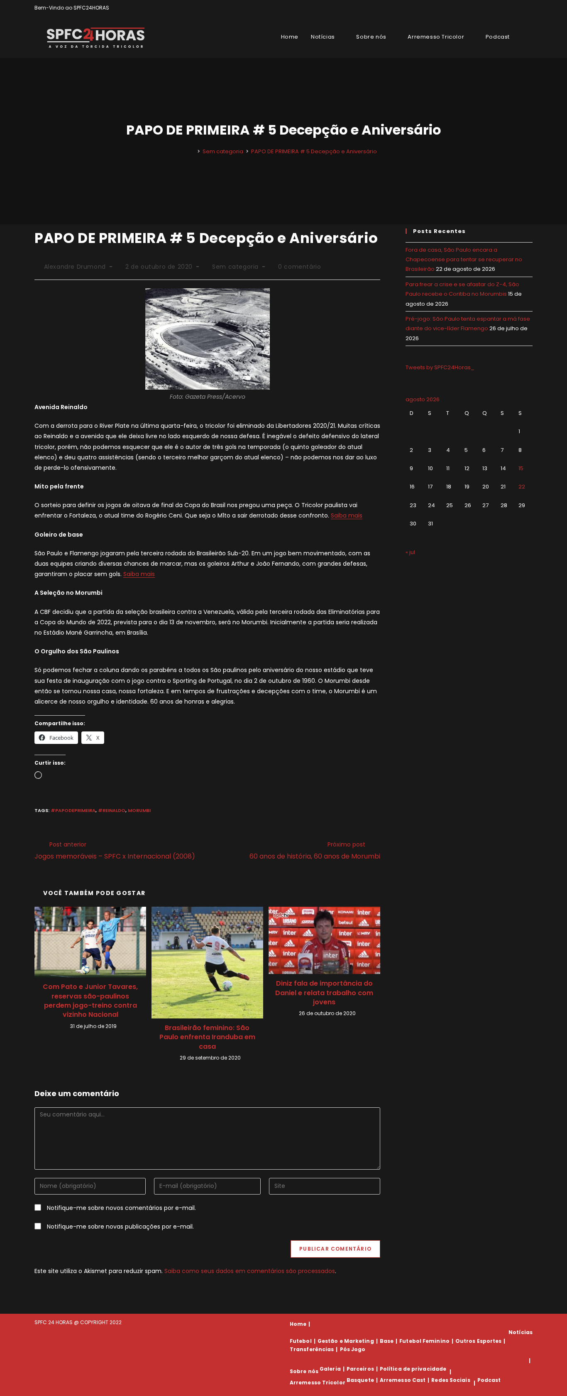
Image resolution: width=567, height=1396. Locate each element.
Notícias (520, 1332)
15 (520, 468)
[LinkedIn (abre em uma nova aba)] (529, 8)
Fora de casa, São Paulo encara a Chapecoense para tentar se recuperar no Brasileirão (464, 259)
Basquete (360, 1380)
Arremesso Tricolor (317, 1382)
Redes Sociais (450, 1380)
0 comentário (299, 267)
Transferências (312, 1349)
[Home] (193, 151)
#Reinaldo (111, 810)
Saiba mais (346, 515)
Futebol (301, 1340)
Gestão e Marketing (346, 1340)
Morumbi (139, 810)
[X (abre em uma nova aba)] (501, 8)
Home (298, 1323)
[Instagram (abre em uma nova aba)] (520, 8)
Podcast (489, 1380)
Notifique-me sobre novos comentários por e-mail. (121, 1208)
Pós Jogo (353, 1349)
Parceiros (360, 1368)
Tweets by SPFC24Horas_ (440, 367)
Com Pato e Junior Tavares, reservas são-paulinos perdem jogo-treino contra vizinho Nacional (90, 1000)
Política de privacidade (413, 1368)
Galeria (330, 1368)
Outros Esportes (478, 1340)
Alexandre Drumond (75, 267)
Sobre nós (304, 1371)
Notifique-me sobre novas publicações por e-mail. (120, 1226)
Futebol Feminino (424, 1340)
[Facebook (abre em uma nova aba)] (511, 8)
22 (521, 487)
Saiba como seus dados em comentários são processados (249, 1271)
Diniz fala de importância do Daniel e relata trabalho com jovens (324, 993)
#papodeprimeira (73, 810)
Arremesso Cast (402, 1380)
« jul (410, 552)
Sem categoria (235, 267)
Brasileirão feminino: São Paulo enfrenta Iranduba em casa (207, 1037)
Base (386, 1340)
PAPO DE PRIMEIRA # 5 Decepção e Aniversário (314, 151)
